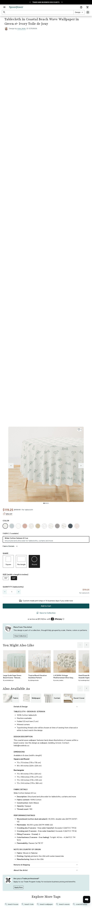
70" (5, 578)
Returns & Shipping (46, 865)
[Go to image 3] (46, 503)
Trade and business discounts (45, 2)
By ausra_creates (58, 680)
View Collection (20, 636)
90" (13, 578)
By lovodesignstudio (84, 680)
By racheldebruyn (8, 680)
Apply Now (18, 887)
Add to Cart (46, 606)
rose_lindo (21, 28)
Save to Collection (46, 613)
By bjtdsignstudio (33, 680)
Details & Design (46, 706)
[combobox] (79, 12)
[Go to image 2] (45, 503)
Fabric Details (10, 546)
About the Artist (46, 870)
